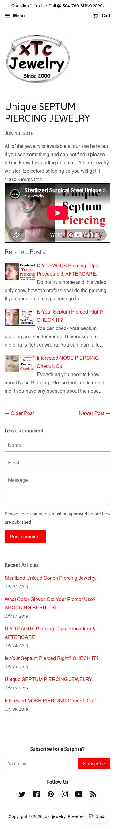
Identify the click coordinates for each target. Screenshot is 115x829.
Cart (105, 15)
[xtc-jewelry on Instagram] (64, 795)
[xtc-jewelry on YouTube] (78, 795)
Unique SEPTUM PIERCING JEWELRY (48, 679)
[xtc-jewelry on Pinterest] (50, 795)
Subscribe (94, 763)
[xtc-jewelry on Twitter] (22, 795)
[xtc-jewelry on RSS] (93, 795)
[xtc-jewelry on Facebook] (36, 795)
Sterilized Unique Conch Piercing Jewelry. (50, 577)
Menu (18, 15)
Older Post (22, 412)
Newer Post (91, 412)
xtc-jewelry (55, 816)
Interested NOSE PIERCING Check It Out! (50, 700)
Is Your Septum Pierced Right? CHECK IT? (52, 658)
